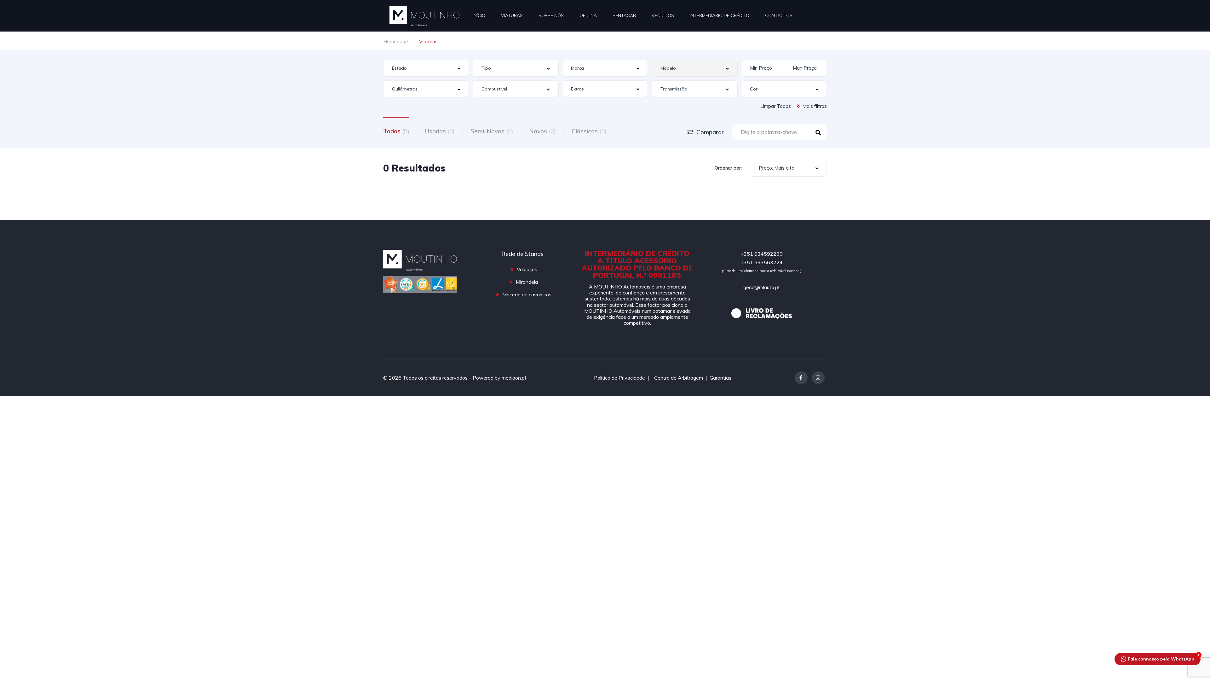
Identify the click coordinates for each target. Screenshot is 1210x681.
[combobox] (426, 68)
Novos (542, 131)
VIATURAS (512, 15)
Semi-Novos (491, 131)
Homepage (395, 41)
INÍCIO (479, 15)
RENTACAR (624, 15)
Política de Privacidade (619, 378)
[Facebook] (801, 377)
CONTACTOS (778, 15)
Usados (440, 131)
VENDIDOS (663, 15)
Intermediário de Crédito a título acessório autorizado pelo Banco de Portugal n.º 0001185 (637, 264)
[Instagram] (818, 377)
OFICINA (588, 15)
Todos (396, 131)
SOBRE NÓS (551, 15)
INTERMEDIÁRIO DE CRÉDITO (719, 15)
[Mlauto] (424, 16)
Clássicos (589, 131)
